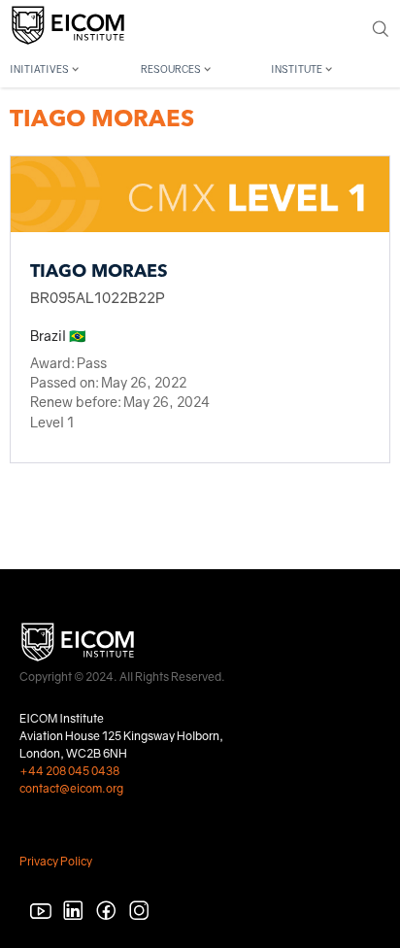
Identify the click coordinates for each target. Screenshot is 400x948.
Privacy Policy (55, 861)
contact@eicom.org (71, 788)
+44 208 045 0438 (69, 770)
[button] (70, 67)
